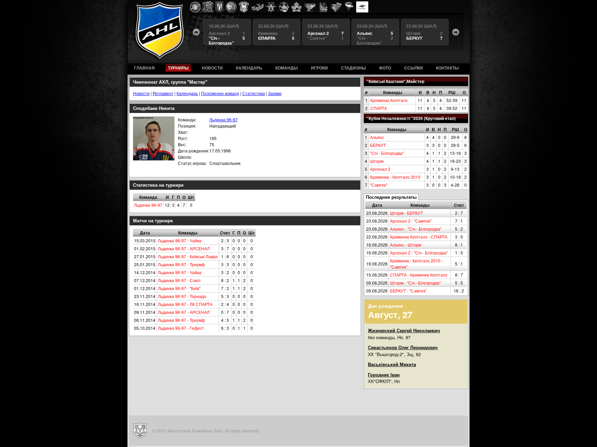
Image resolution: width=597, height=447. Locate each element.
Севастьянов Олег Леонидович (403, 347)
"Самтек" (378, 185)
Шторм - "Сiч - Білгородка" (415, 283)
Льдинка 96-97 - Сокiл (179, 280)
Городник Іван (384, 374)
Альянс (377, 137)
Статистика (253, 93)
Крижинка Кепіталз (389, 100)
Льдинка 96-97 (223, 119)
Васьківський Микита (392, 364)
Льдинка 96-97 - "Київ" (179, 288)
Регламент (163, 93)
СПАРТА (378, 108)
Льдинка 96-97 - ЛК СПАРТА (185, 304)
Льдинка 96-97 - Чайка (179, 240)
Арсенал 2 (380, 169)
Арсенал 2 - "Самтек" (410, 221)
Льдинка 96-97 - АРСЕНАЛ (184, 248)
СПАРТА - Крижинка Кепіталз (418, 275)
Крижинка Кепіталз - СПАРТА (418, 237)
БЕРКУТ (378, 145)
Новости (141, 93)
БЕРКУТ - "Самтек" (408, 291)
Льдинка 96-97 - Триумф (181, 264)
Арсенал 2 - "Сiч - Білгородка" (419, 252)
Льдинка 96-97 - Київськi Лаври (188, 256)
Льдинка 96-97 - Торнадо (182, 296)
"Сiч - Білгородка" (387, 153)
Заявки (275, 93)
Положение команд (220, 93)
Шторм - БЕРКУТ (406, 213)
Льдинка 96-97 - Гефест (181, 328)
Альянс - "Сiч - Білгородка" (416, 229)
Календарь (187, 93)
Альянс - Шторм (405, 245)
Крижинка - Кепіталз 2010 (395, 177)
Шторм (376, 161)
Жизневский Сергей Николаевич (404, 330)
